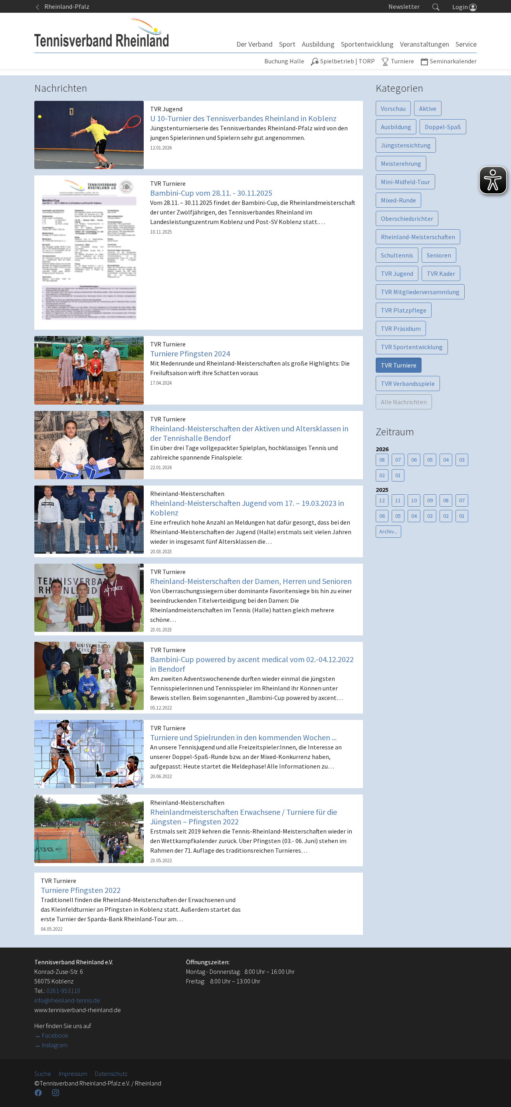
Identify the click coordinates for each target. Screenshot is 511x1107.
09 (430, 500)
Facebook (55, 1035)
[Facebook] (39, 1092)
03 (462, 459)
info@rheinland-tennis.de (67, 1000)
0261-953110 (63, 991)
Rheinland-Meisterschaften (418, 237)
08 (382, 459)
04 (446, 459)
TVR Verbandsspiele (408, 383)
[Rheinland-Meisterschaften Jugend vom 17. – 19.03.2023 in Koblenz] (89, 519)
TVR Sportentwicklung (412, 347)
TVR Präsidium (401, 328)
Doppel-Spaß (443, 127)
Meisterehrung (401, 163)
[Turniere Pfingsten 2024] (89, 370)
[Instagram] (56, 1092)
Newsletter (404, 6)
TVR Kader (441, 273)
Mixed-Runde (398, 200)
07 (398, 459)
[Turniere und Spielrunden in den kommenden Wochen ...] (89, 753)
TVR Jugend (397, 273)
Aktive (427, 108)
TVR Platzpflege (403, 310)
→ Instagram (50, 1045)
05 (430, 459)
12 (382, 500)
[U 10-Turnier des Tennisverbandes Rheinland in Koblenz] (89, 134)
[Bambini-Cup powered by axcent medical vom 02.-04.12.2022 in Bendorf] (89, 675)
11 (398, 500)
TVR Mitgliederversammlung (420, 292)
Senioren (439, 255)
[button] (436, 6)
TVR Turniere (398, 365)
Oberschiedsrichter (407, 218)
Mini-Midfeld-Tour (405, 182)
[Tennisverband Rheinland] (101, 33)
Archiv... (388, 531)
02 (382, 475)
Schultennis (397, 255)
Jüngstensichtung (406, 145)
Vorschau (393, 108)
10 (414, 500)
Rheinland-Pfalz (65, 6)
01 (398, 475)
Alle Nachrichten (404, 402)
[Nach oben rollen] (495, 1091)
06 (414, 459)
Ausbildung (396, 127)
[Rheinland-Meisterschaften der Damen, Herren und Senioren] (89, 597)
